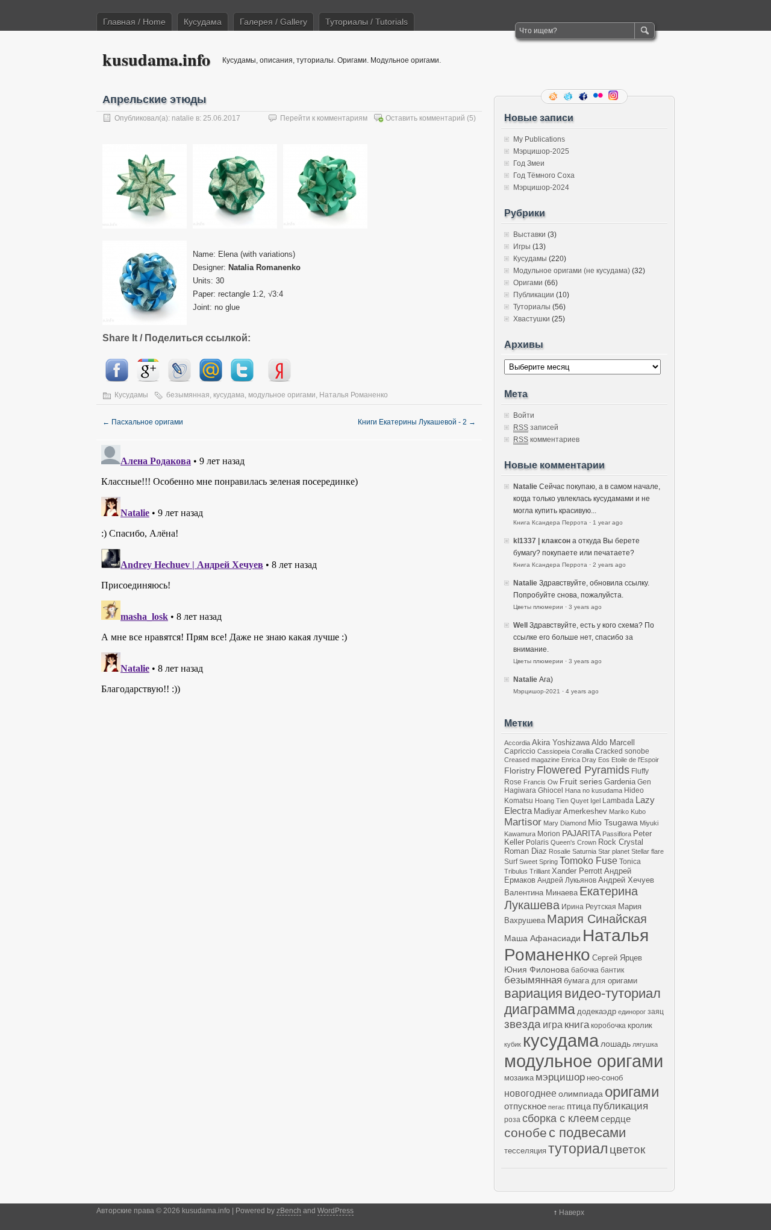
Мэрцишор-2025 (541, 151)
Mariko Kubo (627, 811)
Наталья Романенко (353, 395)
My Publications (539, 139)
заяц (656, 1011)
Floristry (519, 770)
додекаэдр (596, 1012)
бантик (612, 970)
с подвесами (587, 1132)
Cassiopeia (553, 751)
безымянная (188, 395)
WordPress (335, 1210)
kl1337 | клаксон (541, 541)
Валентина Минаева (541, 892)
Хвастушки (531, 319)
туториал (578, 1148)
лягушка (645, 1044)
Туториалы (532, 307)
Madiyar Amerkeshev (570, 811)
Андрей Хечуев (626, 880)
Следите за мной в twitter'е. (569, 96)
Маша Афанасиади (542, 938)
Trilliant (539, 871)
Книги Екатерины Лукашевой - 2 (417, 422)
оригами (632, 1091)
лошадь (616, 1044)
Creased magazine (532, 759)
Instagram (614, 96)
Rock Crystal (620, 842)
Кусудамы (131, 395)
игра (553, 1024)
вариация (533, 993)
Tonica (630, 861)
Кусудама (203, 22)
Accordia (517, 742)
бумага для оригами (600, 981)
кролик (640, 1025)
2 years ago (609, 564)
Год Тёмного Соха (544, 175)
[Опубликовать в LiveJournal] (179, 378)
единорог (632, 1011)
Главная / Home (134, 22)
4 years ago (582, 691)
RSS (554, 96)
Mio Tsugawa (613, 822)
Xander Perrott (577, 871)
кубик (512, 1044)
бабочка (585, 970)
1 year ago (608, 522)
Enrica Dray (578, 759)
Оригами (528, 283)
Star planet (613, 851)
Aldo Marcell (613, 743)
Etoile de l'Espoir (635, 759)
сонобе (525, 1133)
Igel (595, 800)
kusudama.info (156, 59)
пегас (556, 1107)
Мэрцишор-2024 (541, 187)
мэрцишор (560, 1077)
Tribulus (516, 871)
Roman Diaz (525, 851)
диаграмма (539, 1009)
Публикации (533, 295)
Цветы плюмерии (538, 607)
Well (520, 625)
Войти (523, 415)
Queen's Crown (573, 842)
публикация (620, 1106)
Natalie (525, 486)
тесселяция (525, 1151)
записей (535, 427)
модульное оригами (282, 395)
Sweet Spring (538, 861)
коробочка (608, 1025)
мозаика (519, 1078)
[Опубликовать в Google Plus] (148, 378)
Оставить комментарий (425, 118)
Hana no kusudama (593, 790)
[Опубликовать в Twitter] (242, 378)
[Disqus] (289, 591)
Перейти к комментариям (323, 118)
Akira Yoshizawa (561, 743)
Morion (548, 833)
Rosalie (559, 851)
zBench (288, 1210)
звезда (522, 1024)
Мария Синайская (597, 919)
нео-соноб (605, 1077)
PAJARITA (581, 833)
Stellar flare (647, 851)
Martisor (523, 822)
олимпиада (580, 1094)
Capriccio (519, 751)
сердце (616, 1119)
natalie (183, 118)
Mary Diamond (564, 823)
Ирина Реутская (588, 906)
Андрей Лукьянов (566, 880)
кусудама (229, 395)
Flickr (599, 96)
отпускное (525, 1106)
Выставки (529, 234)
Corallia (582, 751)
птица (579, 1106)
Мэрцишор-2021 (536, 691)
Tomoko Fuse (588, 861)
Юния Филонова (536, 969)
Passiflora (616, 833)
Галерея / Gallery (273, 22)
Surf (510, 861)
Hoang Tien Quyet (561, 800)
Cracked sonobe (622, 751)
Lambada (618, 800)
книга (576, 1024)
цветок (627, 1149)
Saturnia (584, 851)
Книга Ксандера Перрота (550, 522)
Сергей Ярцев (617, 958)
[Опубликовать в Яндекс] (279, 378)
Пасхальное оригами (142, 422)
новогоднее (530, 1093)
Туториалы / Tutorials (366, 22)
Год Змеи (529, 163)
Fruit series (581, 781)
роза (512, 1119)
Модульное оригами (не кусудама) (571, 270)
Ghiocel (550, 790)
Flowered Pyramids (583, 770)
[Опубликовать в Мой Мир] (210, 378)
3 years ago (585, 607)
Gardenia (619, 781)
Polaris (537, 842)
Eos (604, 759)
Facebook (584, 96)
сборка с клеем (560, 1118)
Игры (522, 246)
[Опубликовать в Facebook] (116, 378)
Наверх (571, 1212)
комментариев (546, 439)
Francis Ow (540, 782)
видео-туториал (612, 993)
